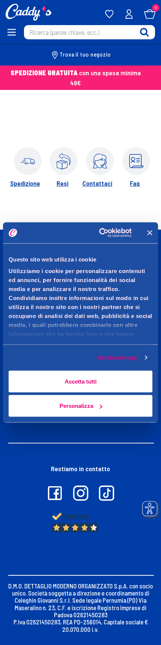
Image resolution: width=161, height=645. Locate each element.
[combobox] (89, 32)
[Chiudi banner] (149, 232)
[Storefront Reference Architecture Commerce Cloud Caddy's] (28, 11)
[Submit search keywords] (144, 32)
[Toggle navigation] (12, 32)
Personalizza (76, 406)
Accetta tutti (81, 381)
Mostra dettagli (118, 357)
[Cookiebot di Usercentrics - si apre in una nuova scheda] (99, 233)
